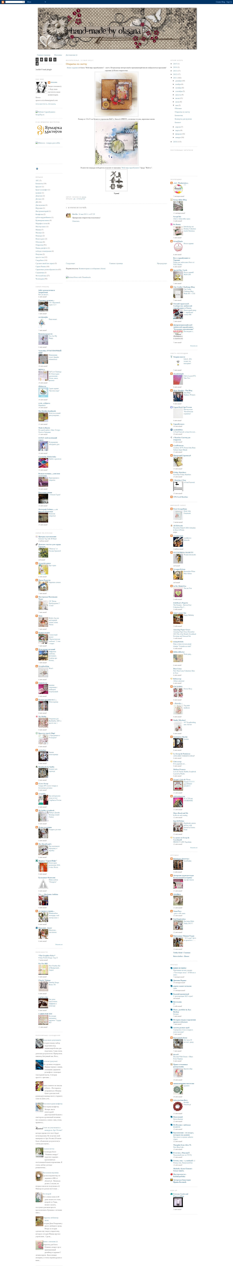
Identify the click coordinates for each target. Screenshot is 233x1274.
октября (178, 87)
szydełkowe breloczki (187, 539)
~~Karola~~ (178, 703)
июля (177, 98)
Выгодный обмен (180, 1037)
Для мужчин (40, 205)
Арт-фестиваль (189, 880)
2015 (175, 63)
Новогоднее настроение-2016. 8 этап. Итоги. (54, 865)
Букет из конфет (42, 189)
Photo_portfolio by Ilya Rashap (182, 1010)
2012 (175, 74)
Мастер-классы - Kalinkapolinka (179, 1175)
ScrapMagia (178, 241)
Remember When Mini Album (189, 572)
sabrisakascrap (179, 796)
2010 (175, 141)
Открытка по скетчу (76, 63)
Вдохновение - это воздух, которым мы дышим (183, 1133)
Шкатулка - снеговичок (52, 931)
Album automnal (178, 681)
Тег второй (47, 1194)
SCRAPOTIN (178, 641)
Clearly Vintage (44, 980)
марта (177, 130)
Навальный (178, 1116)
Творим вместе (179, 356)
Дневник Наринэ (179, 980)
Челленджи (40, 278)
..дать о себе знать (179, 913)
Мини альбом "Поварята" (53, 881)
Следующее (70, 263)
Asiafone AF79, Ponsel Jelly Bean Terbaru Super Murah (184, 449)
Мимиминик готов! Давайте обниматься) (54, 357)
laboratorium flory (180, 1100)
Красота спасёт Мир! (46, 733)
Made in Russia (44, 427)
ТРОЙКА (177, 894)
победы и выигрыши (43, 251)
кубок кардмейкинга (43, 217)
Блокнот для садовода (53, 770)
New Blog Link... (179, 1147)
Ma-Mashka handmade (47, 411)
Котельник (177, 1001)
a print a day (43, 997)
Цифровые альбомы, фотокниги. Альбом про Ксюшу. (53, 655)
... (43, 1082)
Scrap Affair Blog (180, 199)
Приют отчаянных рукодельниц (180, 1065)
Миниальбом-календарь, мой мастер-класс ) (54, 915)
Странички (40, 272)
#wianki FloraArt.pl (187, 1103)
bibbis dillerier (179, 651)
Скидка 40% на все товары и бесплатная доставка (48, 787)
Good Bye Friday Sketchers (182, 474)
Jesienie (186, 739)
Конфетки (39, 214)
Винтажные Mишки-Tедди (183, 935)
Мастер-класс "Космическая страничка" (188, 411)
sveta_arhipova (44, 403)
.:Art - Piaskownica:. (180, 183)
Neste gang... (188, 654)
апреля (178, 127)
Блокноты (39, 183)
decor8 (176, 1054)
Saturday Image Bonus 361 (54, 983)
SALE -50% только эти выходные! (188, 361)
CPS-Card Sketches (180, 496)
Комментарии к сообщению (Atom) (92, 268)
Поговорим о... (189, 331)
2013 (175, 70)
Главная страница (43, 55)
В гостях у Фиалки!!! (181, 1152)
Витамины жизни (45, 492)
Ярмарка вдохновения (47, 536)
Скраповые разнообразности (47, 269)
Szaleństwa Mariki (180, 736)
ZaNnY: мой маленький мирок (47, 438)
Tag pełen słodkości (187, 706)
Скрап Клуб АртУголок (182, 407)
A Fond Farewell (189, 482)
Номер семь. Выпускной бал (183, 1163)
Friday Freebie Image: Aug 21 (48, 958)
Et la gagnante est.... (179, 764)
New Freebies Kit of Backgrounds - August (54, 968)
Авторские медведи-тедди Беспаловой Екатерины (183, 876)
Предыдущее (162, 263)
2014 (175, 67)
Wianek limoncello (190, 554)
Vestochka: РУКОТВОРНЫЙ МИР (49, 351)
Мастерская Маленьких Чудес (47, 597)
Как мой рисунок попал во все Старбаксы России (55, 798)
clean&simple (178, 373)
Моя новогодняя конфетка (52, 1103)
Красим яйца (188, 1069)
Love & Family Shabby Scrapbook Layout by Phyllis (184, 772)
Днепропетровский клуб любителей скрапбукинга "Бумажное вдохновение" (183, 326)
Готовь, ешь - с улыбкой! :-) (184, 1160)
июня (177, 102)
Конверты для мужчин (183, 119)
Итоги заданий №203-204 (188, 273)
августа (178, 94)
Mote (40, 615)
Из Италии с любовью (182, 1124)
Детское (39, 199)
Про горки (52, 565)
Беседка (176, 1014)
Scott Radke (187, 861)
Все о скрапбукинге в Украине (181, 259)
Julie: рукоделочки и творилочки (46, 291)
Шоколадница (53, 702)
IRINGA (41, 369)
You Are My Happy (53, 337)
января (178, 137)
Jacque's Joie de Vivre (181, 779)
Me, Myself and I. (45, 844)
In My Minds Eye (179, 586)
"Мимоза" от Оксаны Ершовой (55, 550)
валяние (39, 193)
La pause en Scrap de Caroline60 (181, 838)
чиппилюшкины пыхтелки (183, 1083)
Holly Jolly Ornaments (187, 512)
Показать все (59, 944)
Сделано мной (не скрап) (45, 263)
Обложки (39, 242)
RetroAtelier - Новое (181, 956)
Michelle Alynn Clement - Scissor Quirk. (183, 1169)
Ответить (75, 221)
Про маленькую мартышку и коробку (54, 848)
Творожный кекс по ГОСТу (182, 1155)
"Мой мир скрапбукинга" (130, 167)
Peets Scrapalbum (180, 508)
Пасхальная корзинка (51, 1172)
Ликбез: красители (55, 459)
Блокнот (178, 122)
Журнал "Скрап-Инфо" (47, 860)
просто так (40, 257)
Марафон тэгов (41, 223)
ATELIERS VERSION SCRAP (184, 756)
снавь (175, 988)
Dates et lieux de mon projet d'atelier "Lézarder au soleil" (182, 645)
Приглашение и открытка (54, 479)
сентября (179, 91)
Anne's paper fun (179, 613)
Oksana (54, 82)
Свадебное (40, 260)
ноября (178, 84)
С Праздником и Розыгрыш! (54, 736)
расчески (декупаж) (50, 1061)
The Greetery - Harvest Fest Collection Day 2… (182, 606)
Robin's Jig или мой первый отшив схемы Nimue (54, 621)
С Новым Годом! (55, 494)
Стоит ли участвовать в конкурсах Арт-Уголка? (52, 1128)
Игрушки (39, 208)
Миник (38, 229)
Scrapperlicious (179, 569)
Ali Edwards (178, 525)
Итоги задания (188, 243)
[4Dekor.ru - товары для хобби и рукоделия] (48, 143)
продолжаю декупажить (52, 1040)
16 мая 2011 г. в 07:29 (86, 214)
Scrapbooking (43, 666)
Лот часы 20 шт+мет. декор (188, 1041)
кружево (186, 1085)
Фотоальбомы (41, 275)
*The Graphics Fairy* (46, 955)
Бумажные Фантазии (46, 877)
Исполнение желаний (46, 649)
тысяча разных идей (181, 1027)
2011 (175, 77)
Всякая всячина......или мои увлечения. (49, 474)
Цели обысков (178, 1119)
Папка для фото (41, 248)
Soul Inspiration (179, 919)
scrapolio (42, 793)
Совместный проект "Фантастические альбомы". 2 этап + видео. (54, 639)
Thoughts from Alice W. (182, 1145)
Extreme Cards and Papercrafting (180, 1195)
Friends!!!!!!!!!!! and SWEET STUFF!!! (189, 784)
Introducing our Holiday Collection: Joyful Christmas (190, 228)
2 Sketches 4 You (179, 480)
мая (177, 105)
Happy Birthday (189, 615)
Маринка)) (42, 405)
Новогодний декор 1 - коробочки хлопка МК (190, 312)
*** (185, 185)
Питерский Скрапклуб (182, 455)
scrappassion (178, 535)
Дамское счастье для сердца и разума (49, 545)
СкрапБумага (178, 424)
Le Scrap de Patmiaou (181, 753)
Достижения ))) (71, 55)
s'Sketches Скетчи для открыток (181, 438)
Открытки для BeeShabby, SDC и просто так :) (55, 721)
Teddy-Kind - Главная (181, 952)
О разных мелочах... (46, 300)
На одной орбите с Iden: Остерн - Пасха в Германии (49, 431)
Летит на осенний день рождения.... (54, 414)
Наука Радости (44, 580)
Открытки (39, 245)
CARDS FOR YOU (45, 1013)
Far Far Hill (43, 963)
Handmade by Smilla (46, 766)
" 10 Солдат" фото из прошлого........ (190, 939)
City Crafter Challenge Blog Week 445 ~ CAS (189, 291)
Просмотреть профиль (46, 104)
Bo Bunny (177, 224)
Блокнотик (179, 115)
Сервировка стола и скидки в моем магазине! (183, 1031)
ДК (37, 202)
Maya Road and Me (180, 813)
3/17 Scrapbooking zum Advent (190, 723)
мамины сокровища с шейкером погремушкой (53, 688)
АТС (37, 180)
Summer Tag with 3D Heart (47, 539)
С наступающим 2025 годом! (183, 996)
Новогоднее (40, 239)
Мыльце (39, 232)
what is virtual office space (181, 219)
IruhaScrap (42, 683)
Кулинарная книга (42, 220)
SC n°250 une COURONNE (188, 799)
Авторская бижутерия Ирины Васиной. (182, 1180)
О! (174, 1004)
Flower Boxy (188, 689)
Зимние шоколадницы (53, 753)
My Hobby (42, 716)
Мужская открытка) (52, 514)
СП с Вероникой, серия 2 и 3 (54, 303)
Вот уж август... (43, 294)
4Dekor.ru (42, 386)
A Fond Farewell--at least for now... (184, 432)
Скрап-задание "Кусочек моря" (54, 389)
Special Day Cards (180, 270)
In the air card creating (180, 815)
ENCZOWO (177, 686)
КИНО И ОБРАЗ (179, 968)
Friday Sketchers (179, 472)
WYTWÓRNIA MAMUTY (183, 552)
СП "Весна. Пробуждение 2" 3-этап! (54, 603)
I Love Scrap (43, 783)
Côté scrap (177, 761)
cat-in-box (42, 750)
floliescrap (177, 678)
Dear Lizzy (177, 668)
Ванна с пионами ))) (50, 1241)
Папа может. (53, 319)
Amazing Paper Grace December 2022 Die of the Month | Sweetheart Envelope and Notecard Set (184, 634)
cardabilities (178, 429)
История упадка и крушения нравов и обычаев (184, 1020)
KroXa (75, 214)
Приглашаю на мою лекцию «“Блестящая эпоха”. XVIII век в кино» (184, 972)
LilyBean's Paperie (180, 602)
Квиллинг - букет (45, 927)
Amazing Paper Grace (181, 629)
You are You (188, 588)
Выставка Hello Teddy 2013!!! (189, 922)
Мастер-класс (41, 226)
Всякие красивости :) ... (47, 699)
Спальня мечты (48, 1148)
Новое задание (72, 67)
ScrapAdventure (44, 563)
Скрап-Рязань (41, 266)
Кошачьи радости (45, 333)
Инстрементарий (42, 211)
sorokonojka (43, 317)
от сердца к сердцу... (46, 911)
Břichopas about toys (181, 858)
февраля (178, 134)
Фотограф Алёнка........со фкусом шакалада (48, 510)
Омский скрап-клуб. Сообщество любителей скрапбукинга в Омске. (182, 305)
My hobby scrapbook (46, 810)
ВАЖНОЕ (176, 1127)
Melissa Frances (179, 769)
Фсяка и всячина (45, 827)
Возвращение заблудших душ (54, 443)
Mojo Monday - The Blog (182, 390)
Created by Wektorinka (47, 456)
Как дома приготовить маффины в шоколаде (53, 1002)
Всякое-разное (44, 632)
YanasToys (177, 911)
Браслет (39, 186)
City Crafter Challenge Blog (184, 287)
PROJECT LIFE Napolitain (182, 842)
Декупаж (39, 196)
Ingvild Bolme (178, 821)
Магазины (58, 55)
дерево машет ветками (182, 986)
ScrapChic (177, 216)
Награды (39, 235)
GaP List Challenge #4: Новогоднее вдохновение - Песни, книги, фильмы (55, 376)
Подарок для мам (55, 829)
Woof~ (51, 668)
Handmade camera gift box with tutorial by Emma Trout (190, 826)
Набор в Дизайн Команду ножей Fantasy (54, 814)
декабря (178, 80)
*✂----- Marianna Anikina (48, 894)
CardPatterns (178, 445)
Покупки (39, 254)
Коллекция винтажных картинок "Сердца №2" (55, 1019)
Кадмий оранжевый (181, 994)
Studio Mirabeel (179, 720)
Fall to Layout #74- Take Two (190, 377)
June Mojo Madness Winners (189, 393)
